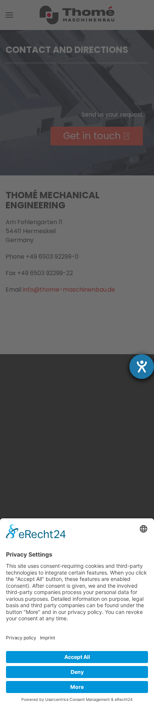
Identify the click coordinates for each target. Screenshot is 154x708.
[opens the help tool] (141, 366)
